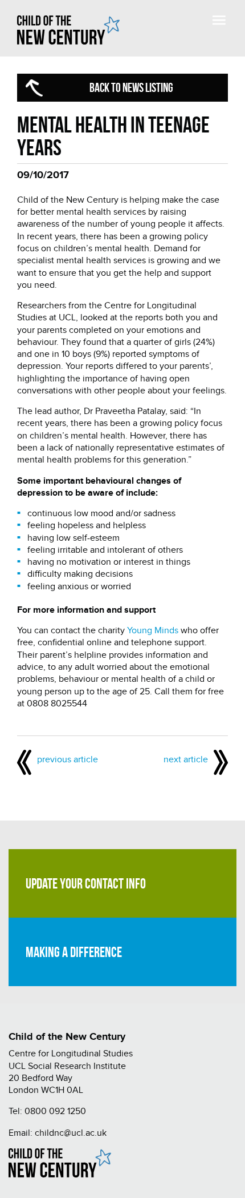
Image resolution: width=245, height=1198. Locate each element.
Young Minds (152, 630)
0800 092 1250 (55, 1111)
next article (186, 759)
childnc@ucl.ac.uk (71, 1133)
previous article (67, 759)
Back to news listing (131, 87)
